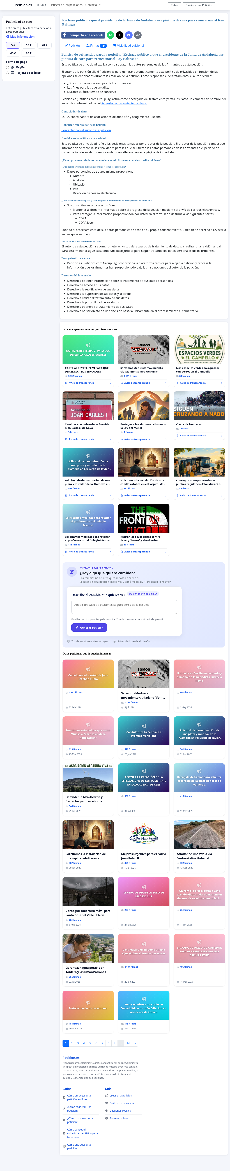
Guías (67, 1089)
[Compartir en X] (119, 35)
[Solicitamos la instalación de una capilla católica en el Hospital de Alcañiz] (143, 474)
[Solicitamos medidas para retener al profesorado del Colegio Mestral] (88, 530)
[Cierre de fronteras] (199, 415)
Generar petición (91, 627)
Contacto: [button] (91, 4)
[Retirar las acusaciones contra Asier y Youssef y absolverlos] (143, 530)
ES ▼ (43, 4)
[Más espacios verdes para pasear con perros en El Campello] (199, 361)
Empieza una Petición (199, 5)
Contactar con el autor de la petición (86, 130)
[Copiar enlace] (138, 35)
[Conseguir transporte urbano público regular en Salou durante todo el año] (199, 474)
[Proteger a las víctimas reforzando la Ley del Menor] (143, 417)
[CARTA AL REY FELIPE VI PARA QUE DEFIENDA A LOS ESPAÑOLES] (88, 361)
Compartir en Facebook (86, 35)
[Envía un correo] (129, 35)
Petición (74, 46)
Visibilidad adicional (130, 46)
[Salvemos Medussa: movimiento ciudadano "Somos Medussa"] (143, 361)
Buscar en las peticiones (66, 4)
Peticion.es (23, 5)
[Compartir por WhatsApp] (110, 35)
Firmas (97, 46)
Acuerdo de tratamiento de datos (124, 103)
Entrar (174, 5)
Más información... (23, 37)
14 (128, 1043)
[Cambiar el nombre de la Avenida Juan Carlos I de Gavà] (88, 417)
